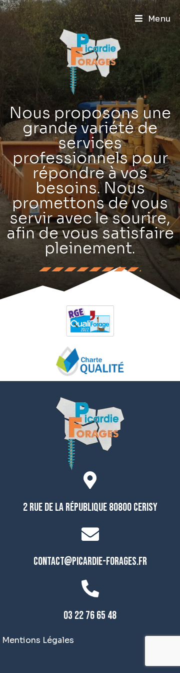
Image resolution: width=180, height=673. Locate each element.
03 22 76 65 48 (90, 615)
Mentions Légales (38, 640)
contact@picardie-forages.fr (90, 561)
